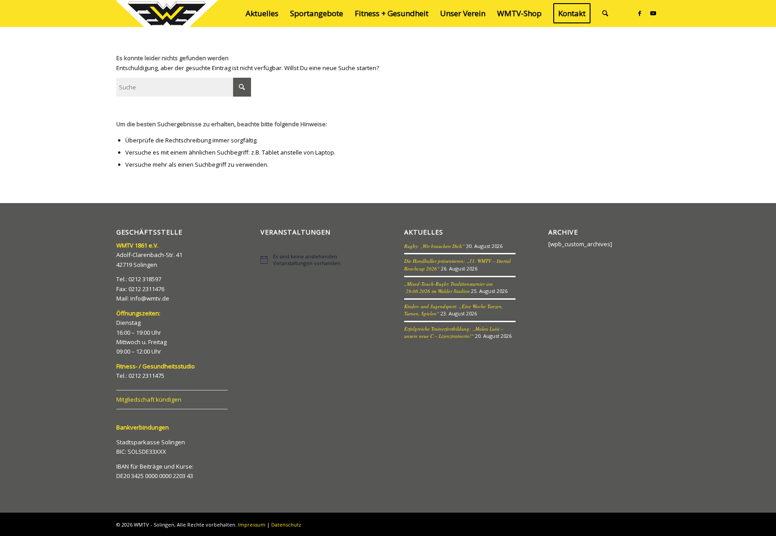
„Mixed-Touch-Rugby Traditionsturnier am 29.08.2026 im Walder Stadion (448, 287)
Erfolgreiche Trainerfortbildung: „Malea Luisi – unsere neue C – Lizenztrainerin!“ (453, 332)
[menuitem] (262, 13)
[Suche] (605, 13)
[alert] (316, 259)
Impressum (251, 524)
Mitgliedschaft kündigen (148, 399)
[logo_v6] (168, 13)
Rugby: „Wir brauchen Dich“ (434, 246)
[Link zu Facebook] (639, 13)
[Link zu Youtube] (653, 13)
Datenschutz (286, 524)
